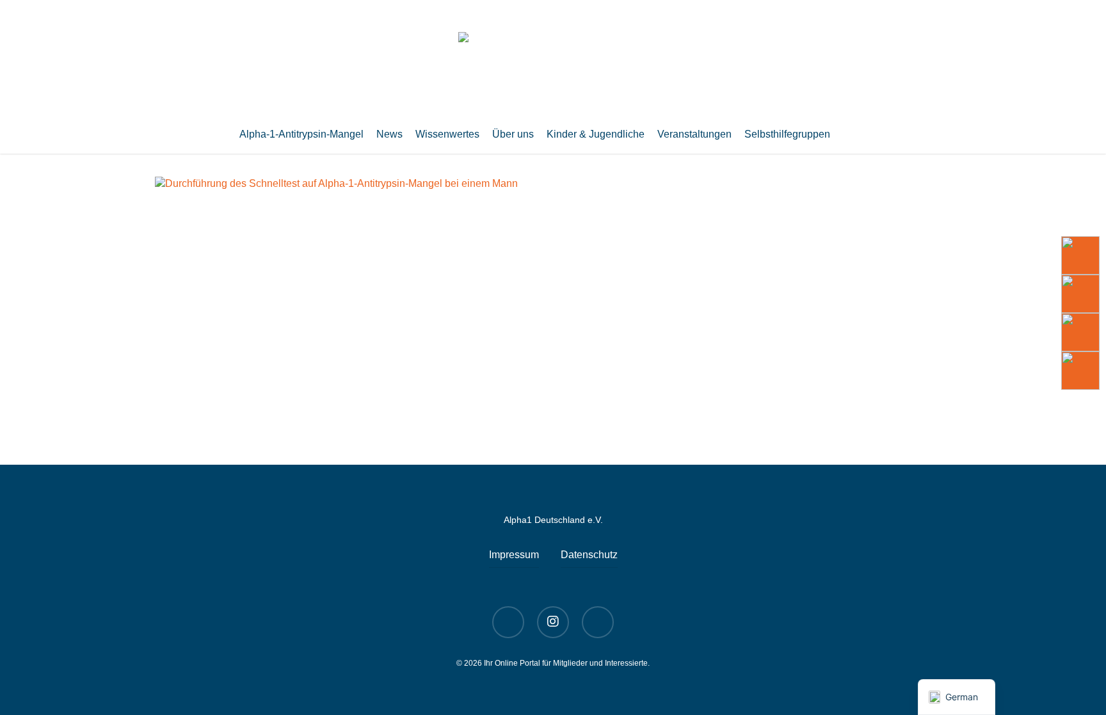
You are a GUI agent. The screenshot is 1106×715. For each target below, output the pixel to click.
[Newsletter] (1080, 332)
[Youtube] (1080, 255)
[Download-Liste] (1080, 294)
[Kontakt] (1080, 370)
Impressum (514, 554)
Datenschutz (589, 554)
